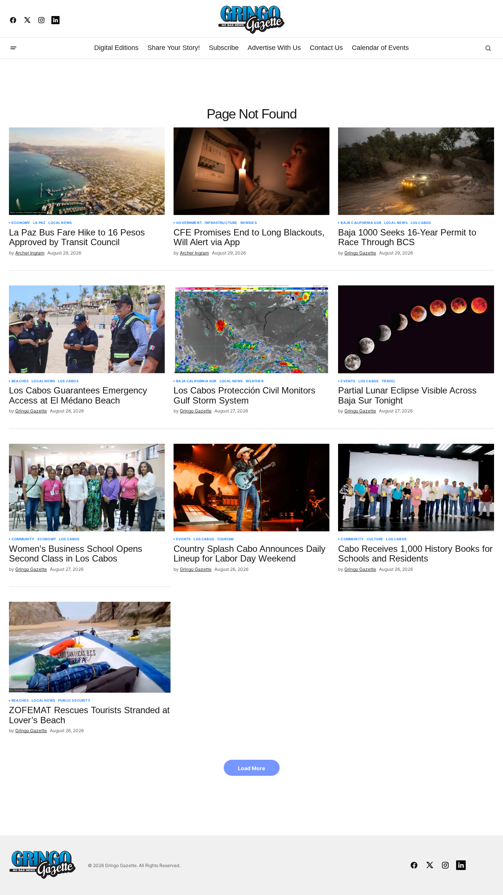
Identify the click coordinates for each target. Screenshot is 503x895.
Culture (375, 539)
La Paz (39, 223)
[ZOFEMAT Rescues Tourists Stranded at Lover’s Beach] (90, 647)
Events (348, 381)
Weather (254, 381)
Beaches (20, 381)
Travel (388, 381)
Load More (251, 768)
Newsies (249, 223)
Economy (21, 223)
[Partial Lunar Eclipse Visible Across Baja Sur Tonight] (416, 329)
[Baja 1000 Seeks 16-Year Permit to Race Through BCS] (416, 171)
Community (23, 539)
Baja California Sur (361, 223)
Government (189, 223)
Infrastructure (221, 223)
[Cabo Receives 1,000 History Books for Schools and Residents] (416, 487)
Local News (60, 223)
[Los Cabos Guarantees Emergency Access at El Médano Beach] (87, 329)
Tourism (225, 539)
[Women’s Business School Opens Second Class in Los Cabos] (87, 487)
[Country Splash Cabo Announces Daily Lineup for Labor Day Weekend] (251, 487)
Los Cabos (421, 223)
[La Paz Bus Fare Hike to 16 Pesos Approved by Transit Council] (87, 171)
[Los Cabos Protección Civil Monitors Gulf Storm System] (251, 329)
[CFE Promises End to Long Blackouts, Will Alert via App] (251, 171)
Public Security (74, 700)
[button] (13, 48)
